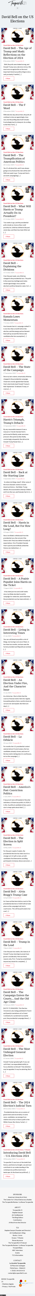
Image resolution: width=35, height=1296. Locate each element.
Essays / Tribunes (17, 1238)
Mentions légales (8, 1284)
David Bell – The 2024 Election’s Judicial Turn (17, 1103)
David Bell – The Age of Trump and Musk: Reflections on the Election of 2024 (17, 53)
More (8, 78)
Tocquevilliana (17, 1248)
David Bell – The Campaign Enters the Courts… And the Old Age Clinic (16, 997)
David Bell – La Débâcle (12, 738)
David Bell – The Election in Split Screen (13, 841)
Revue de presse (17, 1240)
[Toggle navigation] (17, 8)
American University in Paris (17, 1197)
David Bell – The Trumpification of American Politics (14, 158)
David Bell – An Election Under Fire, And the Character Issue (15, 684)
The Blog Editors (17, 1217)
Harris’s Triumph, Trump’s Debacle (13, 421)
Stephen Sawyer (17, 1212)
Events (17, 1253)
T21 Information (17, 1255)
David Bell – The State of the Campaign (16, 368)
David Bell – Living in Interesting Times (16, 631)
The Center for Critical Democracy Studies (17, 1199)
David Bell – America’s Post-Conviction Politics (16, 790)
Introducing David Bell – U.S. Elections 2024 (17, 1154)
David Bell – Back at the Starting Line (15, 473)
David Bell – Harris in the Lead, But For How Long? (16, 526)
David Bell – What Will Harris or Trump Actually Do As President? (17, 211)
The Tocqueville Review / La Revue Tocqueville (17, 1202)
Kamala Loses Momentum (11, 318)
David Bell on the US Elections (13, 45)
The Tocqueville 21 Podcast (17, 1243)
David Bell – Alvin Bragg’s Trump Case (15, 893)
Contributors (17, 1220)
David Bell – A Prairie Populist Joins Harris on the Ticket (17, 582)
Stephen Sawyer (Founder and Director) (18, 1230)
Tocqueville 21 (19, 61)
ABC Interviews (17, 1250)
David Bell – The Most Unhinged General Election (16, 1052)
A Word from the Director (17, 1222)
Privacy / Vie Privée (8, 1286)
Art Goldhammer (17, 1215)
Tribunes (27, 1150)
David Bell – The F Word (14, 106)
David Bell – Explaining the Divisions (12, 266)
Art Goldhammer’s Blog (17, 1233)
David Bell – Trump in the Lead (16, 943)
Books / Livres (17, 1235)
